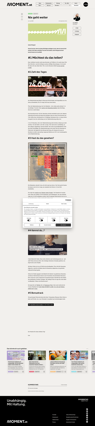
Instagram (47, 285)
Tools (39, 5)
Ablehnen (32, 224)
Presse (54, 422)
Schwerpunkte (48, 3)
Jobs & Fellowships (70, 414)
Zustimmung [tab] (31, 203)
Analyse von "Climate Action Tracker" (44, 192)
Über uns (48, 5)
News (40, 3)
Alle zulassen (63, 224)
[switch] (41, 220)
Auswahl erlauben (47, 224)
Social (76, 3)
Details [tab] (47, 203)
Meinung (58, 3)
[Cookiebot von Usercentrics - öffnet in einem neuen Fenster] (66, 200)
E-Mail (77, 28)
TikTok (38, 285)
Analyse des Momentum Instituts (49, 108)
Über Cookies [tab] (64, 203)
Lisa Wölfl (75, 23)
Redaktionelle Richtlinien (72, 417)
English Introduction (71, 419)
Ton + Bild (67, 3)
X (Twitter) (77, 31)
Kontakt (54, 414)
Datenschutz (55, 419)
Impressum (55, 417)
